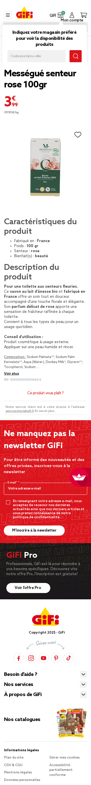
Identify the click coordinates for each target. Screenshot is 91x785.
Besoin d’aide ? (20, 675)
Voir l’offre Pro (28, 588)
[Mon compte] (72, 15)
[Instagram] (31, 657)
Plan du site (14, 758)
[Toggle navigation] (8, 15)
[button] (60, 15)
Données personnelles (22, 780)
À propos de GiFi (22, 695)
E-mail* (13, 482)
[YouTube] (43, 657)
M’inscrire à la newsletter (34, 530)
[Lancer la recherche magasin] (76, 56)
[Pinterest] (56, 657)
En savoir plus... (45, 411)
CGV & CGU (13, 765)
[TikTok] (68, 657)
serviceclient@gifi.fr (20, 411)
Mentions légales (18, 772)
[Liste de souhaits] (78, 135)
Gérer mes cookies (64, 758)
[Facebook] (19, 657)
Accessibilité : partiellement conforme (61, 770)
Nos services (18, 685)
